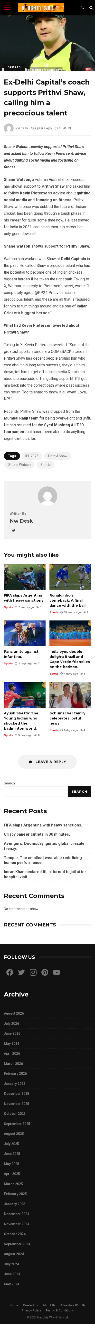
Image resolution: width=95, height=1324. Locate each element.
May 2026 (11, 1044)
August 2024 (14, 1254)
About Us (49, 1305)
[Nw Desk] (47, 504)
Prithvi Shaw (57, 456)
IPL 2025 (31, 456)
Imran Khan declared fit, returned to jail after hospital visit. (45, 874)
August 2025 (14, 1134)
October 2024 (15, 1234)
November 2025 (16, 1104)
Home (14, 1305)
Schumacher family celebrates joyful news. (70, 695)
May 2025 (11, 1164)
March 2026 (13, 1064)
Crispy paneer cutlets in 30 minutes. (37, 834)
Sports (14, 67)
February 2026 (15, 1073)
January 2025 (14, 1204)
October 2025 (15, 1114)
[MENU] (7, 7)
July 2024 (11, 1264)
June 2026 (12, 1033)
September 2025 (17, 1124)
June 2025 (12, 1154)
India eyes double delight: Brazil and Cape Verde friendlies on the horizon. (70, 633)
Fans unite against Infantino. (25, 633)
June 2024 (12, 1274)
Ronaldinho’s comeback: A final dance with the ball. (70, 577)
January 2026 (14, 1084)
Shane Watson (19, 465)
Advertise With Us (73, 1305)
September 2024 (17, 1244)
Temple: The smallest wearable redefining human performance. (43, 860)
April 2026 (12, 1053)
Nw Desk (21, 128)
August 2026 (14, 1013)
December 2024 (16, 1214)
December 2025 (16, 1094)
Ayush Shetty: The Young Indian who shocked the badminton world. (25, 695)
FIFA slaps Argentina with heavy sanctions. (25, 577)
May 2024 (11, 1284)
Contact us (30, 1305)
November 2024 (16, 1224)
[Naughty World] (41, 9)
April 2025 (12, 1174)
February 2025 (15, 1194)
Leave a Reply (50, 762)
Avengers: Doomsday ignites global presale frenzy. (44, 846)
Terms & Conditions (60, 1310)
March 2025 (13, 1184)
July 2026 (11, 1023)
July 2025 (11, 1144)
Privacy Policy (31, 1310)
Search (9, 783)
